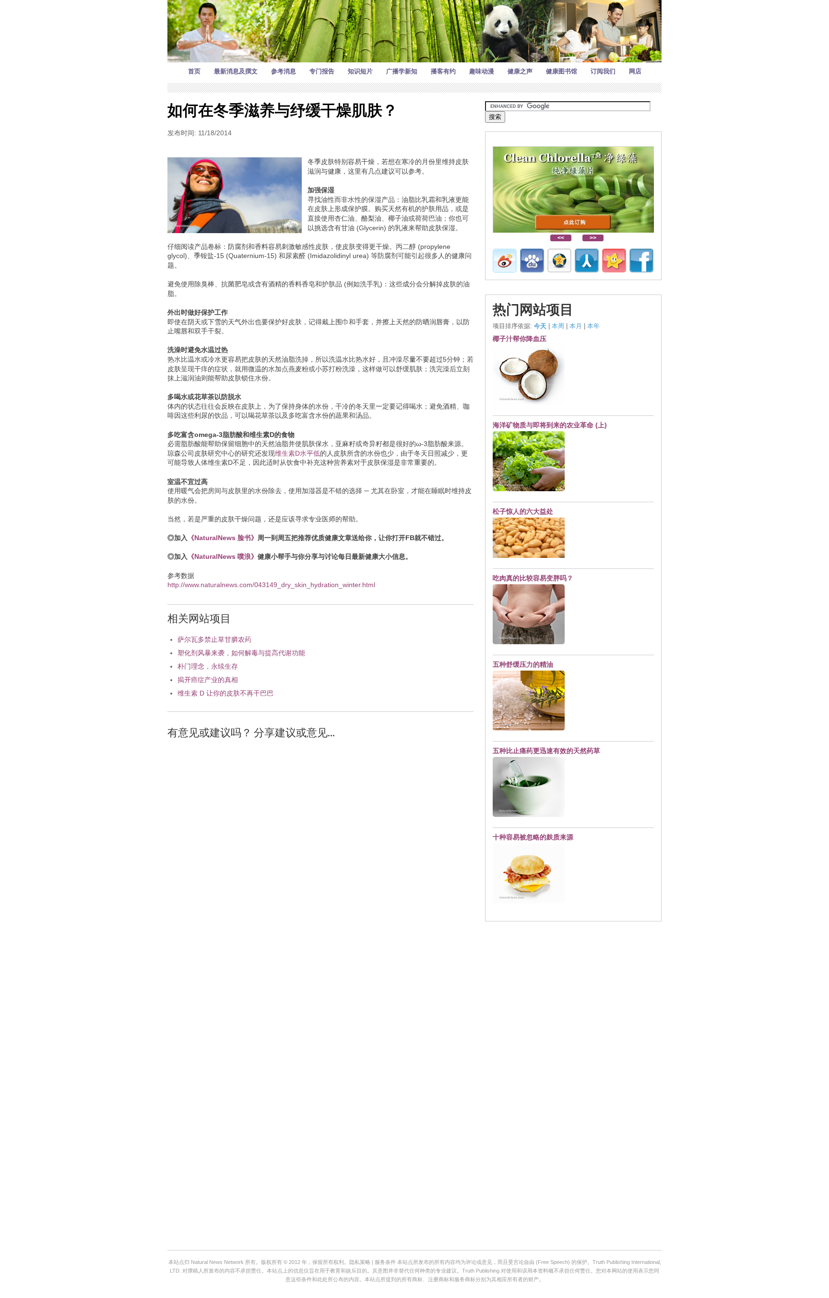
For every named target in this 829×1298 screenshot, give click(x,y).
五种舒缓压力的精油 (523, 664)
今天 (540, 326)
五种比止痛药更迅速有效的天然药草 (546, 751)
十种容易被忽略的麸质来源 (533, 837)
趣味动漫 (481, 71)
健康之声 (520, 71)
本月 (575, 326)
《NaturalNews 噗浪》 (223, 556)
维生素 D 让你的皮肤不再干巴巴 (225, 693)
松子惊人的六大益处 (523, 511)
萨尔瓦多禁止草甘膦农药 (214, 639)
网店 (635, 71)
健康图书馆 (561, 71)
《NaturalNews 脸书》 (223, 538)
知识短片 (360, 71)
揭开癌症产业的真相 (208, 680)
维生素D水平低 (297, 453)
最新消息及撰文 (236, 71)
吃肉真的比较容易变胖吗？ (533, 578)
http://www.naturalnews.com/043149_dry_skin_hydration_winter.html (271, 585)
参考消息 (283, 71)
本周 (558, 326)
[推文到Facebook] (641, 260)
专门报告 (321, 71)
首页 (194, 71)
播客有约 (443, 71)
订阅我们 (603, 71)
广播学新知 (401, 71)
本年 (593, 326)
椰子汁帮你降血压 (519, 338)
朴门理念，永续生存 (208, 666)
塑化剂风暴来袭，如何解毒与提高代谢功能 (241, 653)
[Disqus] (320, 869)
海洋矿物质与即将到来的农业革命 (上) (550, 425)
